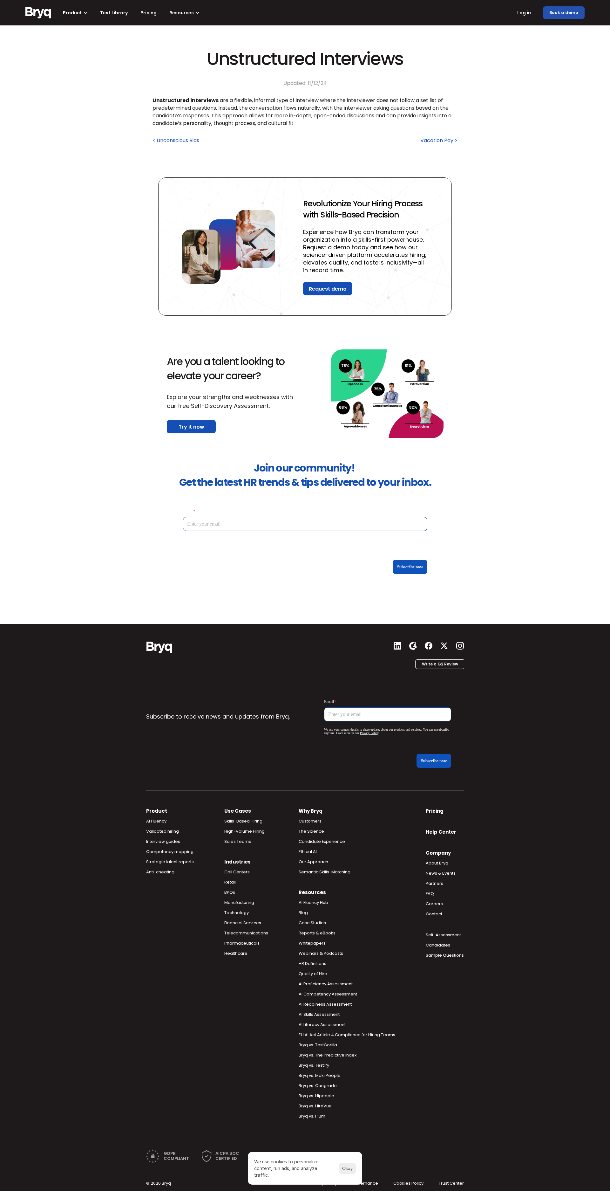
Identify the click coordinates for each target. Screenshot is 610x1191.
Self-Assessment (443, 935)
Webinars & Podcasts (321, 953)
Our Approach (313, 862)
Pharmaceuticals (242, 943)
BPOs (229, 892)
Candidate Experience (322, 841)
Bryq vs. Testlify (314, 1065)
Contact (434, 914)
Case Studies (312, 923)
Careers (434, 904)
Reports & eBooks (317, 933)
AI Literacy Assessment (322, 1025)
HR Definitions (312, 963)
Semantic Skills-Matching (324, 872)
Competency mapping (169, 852)
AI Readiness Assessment (325, 1004)
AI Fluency (156, 821)
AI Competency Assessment (328, 994)
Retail (230, 882)
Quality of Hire (313, 974)
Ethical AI (308, 852)
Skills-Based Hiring (243, 821)
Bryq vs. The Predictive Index (327, 1055)
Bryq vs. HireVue (315, 1106)
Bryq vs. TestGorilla (318, 1045)
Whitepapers (312, 943)
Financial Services (242, 923)
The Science (311, 831)
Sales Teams (237, 841)
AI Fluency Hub (313, 902)
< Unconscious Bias (175, 140)
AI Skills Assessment (319, 1014)
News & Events (441, 873)
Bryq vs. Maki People (320, 1075)
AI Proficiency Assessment (326, 984)
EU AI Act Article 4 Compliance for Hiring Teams (347, 1035)
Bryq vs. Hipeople (316, 1096)
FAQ (430, 894)
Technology (236, 913)
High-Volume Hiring (244, 831)
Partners (434, 883)
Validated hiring (162, 831)
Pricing (435, 811)
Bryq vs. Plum (312, 1116)
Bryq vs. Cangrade (318, 1086)
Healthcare (235, 953)
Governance (365, 1183)
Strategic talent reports (170, 862)
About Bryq (437, 863)
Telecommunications (246, 933)
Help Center (441, 832)
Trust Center (451, 1183)
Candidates (438, 945)
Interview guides (163, 841)
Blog (303, 913)
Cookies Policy (408, 1183)
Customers (310, 821)
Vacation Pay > (439, 140)
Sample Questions (445, 955)
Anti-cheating (160, 872)
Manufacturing (239, 902)
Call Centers (237, 872)
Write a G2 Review (440, 664)
